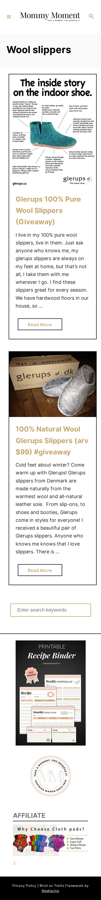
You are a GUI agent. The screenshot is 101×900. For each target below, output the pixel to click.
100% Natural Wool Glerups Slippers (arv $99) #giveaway (52, 440)
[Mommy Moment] (50, 16)
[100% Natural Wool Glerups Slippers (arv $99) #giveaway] (52, 384)
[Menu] (9, 16)
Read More (42, 326)
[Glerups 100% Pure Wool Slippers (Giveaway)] (52, 130)
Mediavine (50, 891)
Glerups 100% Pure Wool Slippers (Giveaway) (48, 210)
